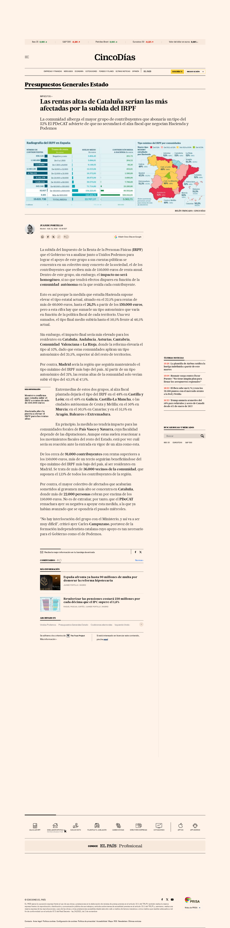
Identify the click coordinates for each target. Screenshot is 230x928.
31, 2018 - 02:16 (57, 229)
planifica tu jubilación (97, 830)
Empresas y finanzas (53, 71)
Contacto (28, 921)
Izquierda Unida (122, 625)
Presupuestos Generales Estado (66, 85)
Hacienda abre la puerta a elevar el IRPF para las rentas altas (36, 415)
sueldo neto (75, 830)
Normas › (139, 560)
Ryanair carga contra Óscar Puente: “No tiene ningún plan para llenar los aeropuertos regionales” (183, 378)
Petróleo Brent (102, 42)
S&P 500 (67, 42)
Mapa (110, 921)
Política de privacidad (86, 921)
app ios (180, 830)
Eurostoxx (177, 443)
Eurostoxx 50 (138, 42)
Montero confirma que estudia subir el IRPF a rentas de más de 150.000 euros (37, 399)
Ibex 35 (35, 42)
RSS (115, 921)
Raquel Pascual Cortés (74, 607)
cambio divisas (118, 830)
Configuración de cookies (66, 921)
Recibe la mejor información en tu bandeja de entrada (69, 552)
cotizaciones (159, 830)
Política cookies (49, 921)
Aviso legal (37, 921)
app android (195, 830)
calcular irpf (34, 830)
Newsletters (122, 921)
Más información (48, 639)
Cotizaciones (91, 71)
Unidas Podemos (48, 625)
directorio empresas (138, 830)
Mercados (68, 71)
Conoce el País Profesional (115, 846)
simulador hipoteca (55, 830)
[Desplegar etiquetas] (141, 624)
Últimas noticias (123, 71)
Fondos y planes (106, 71)
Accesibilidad (101, 921)
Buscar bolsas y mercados (179, 427)
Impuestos (45, 96)
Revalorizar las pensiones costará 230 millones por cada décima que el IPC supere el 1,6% (102, 601)
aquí (106, 639)
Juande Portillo (51, 225)
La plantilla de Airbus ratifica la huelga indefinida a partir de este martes (184, 366)
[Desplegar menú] (27, 57)
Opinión (135, 71)
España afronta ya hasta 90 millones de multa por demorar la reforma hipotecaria (100, 579)
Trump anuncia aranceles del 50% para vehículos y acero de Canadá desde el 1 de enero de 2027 (184, 403)
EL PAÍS (146, 70)
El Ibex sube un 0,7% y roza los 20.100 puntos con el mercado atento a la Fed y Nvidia (184, 391)
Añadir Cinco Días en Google (129, 237)
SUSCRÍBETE (177, 71)
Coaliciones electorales (101, 625)
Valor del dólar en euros (179, 42)
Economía (79, 71)
